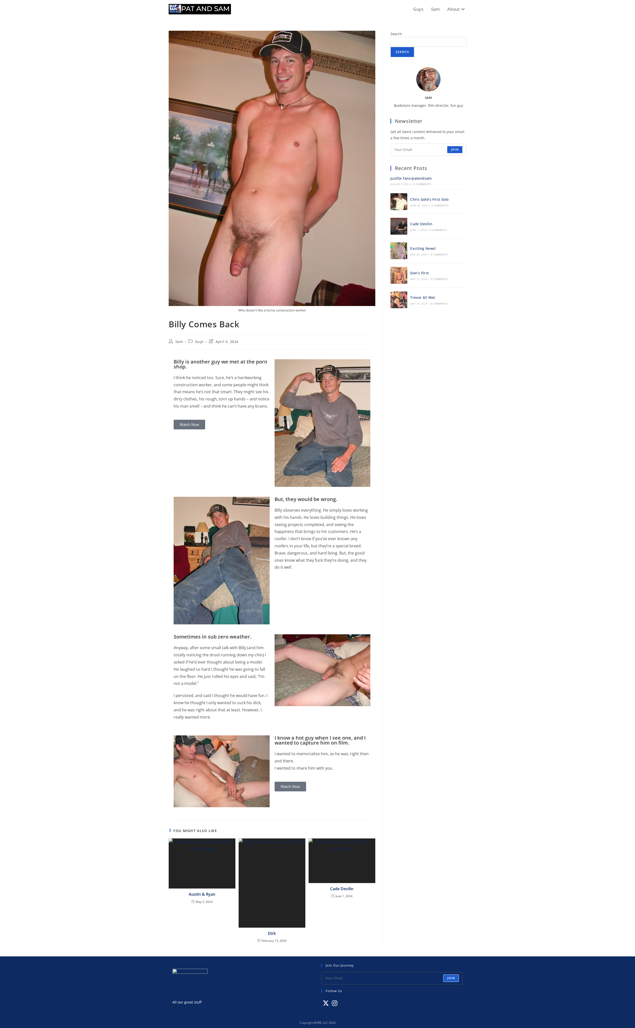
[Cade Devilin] (398, 226)
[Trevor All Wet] (398, 299)
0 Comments (421, 184)
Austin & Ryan (202, 894)
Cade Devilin (341, 888)
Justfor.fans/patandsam (411, 178)
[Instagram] (334, 1003)
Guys (199, 341)
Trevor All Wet (422, 297)
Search (396, 33)
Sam (179, 341)
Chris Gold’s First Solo (429, 199)
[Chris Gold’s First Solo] (398, 201)
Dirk (272, 933)
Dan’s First (419, 273)
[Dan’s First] (398, 275)
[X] (326, 1003)
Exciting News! (423, 248)
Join (455, 149)
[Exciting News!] (398, 250)
